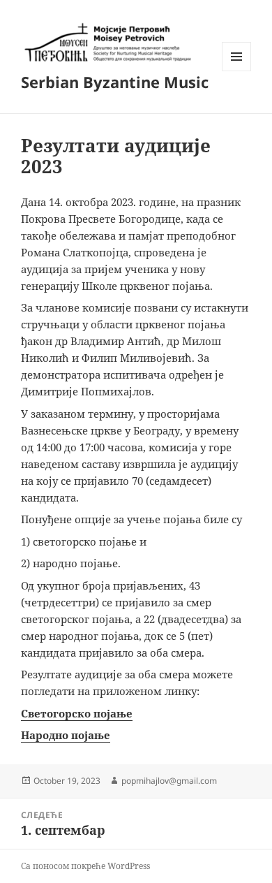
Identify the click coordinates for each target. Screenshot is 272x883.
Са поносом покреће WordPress (85, 866)
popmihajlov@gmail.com (169, 781)
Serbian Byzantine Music (115, 81)
